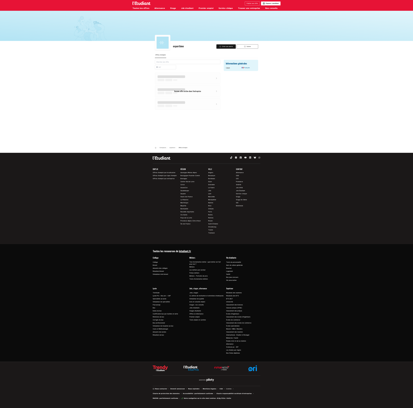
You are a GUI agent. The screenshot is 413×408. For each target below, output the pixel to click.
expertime (172, 147)
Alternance (240, 172)
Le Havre (211, 188)
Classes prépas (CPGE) (234, 308)
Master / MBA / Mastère (234, 329)
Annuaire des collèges (160, 268)
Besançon (211, 175)
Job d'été (239, 188)
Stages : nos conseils (196, 305)
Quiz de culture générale (234, 265)
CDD (237, 175)
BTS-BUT (229, 299)
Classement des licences (234, 305)
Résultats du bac (158, 335)
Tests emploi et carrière (197, 320)
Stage (238, 197)
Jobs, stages (193, 293)
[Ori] (252, 368)
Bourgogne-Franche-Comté (190, 175)
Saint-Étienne (213, 224)
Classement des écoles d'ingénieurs (238, 317)
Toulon (210, 230)
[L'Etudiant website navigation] (141, 3)
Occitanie (183, 215)
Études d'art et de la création (236, 341)
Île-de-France (185, 224)
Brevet (155, 265)
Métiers (192, 267)
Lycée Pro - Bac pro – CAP (162, 296)
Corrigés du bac (158, 320)
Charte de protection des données (166, 393)
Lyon (209, 194)
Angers (210, 172)
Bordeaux (211, 179)
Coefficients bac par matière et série (165, 314)
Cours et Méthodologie (160, 329)
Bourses (229, 268)
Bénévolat (239, 206)
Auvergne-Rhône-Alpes (188, 172)
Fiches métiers (194, 273)
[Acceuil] (155, 147)
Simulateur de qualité (196, 299)
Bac (154, 308)
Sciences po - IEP (232, 347)
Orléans (211, 209)
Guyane (183, 194)
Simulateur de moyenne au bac (163, 326)
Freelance (239, 182)
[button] (231, 157)
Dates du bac (157, 311)
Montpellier (212, 200)
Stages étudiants (195, 311)
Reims (210, 215)
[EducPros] (191, 368)
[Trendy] (160, 368)
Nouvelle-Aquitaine (187, 212)
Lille (209, 191)
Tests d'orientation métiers (198, 279)
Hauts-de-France (186, 197)
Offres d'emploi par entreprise (164, 179)
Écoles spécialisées (233, 326)
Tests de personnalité (233, 262)
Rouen (210, 221)
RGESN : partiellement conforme (165, 398)
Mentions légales (209, 389)
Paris (210, 212)
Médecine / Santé (232, 338)
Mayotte (183, 206)
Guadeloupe (184, 191)
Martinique (184, 203)
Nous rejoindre (194, 389)
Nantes (210, 203)
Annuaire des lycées (159, 332)
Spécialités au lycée (159, 299)
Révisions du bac (158, 317)
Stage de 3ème (241, 200)
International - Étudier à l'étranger (237, 335)
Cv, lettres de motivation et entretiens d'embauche (206, 296)
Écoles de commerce (233, 320)
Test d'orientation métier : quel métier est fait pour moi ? (205, 263)
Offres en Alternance (196, 314)
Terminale (156, 293)
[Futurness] (221, 368)
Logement (229, 271)
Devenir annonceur (177, 389)
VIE (237, 203)
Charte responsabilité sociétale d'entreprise (234, 393)
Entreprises (163, 147)
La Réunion (184, 200)
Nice (209, 206)
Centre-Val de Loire (187, 182)
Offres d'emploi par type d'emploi (165, 175)
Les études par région (233, 350)
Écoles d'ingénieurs (232, 314)
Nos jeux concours (232, 277)
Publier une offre (252, 3)
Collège (155, 262)
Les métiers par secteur (197, 270)
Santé (228, 274)
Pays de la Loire (186, 218)
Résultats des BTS (232, 296)
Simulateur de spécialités (161, 302)
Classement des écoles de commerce (238, 323)
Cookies (229, 389)
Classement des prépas (234, 311)
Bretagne (183, 179)
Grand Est (184, 188)
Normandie (184, 209)
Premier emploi (194, 317)
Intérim (238, 185)
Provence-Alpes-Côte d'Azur (190, 221)
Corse (182, 185)
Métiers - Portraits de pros (198, 276)
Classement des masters (234, 332)
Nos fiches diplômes (233, 353)
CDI (237, 179)
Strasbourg (212, 227)
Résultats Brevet (158, 271)
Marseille (211, 197)
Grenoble (211, 185)
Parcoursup (156, 305)
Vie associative (231, 280)
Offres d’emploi (160, 55)
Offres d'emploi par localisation (164, 172)
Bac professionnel (159, 323)
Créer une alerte (227, 46)
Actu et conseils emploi (197, 302)
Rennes (210, 218)
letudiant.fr (185, 251)
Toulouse (211, 233)
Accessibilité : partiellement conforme (198, 393)
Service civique (241, 194)
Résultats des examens (234, 293)
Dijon (210, 182)
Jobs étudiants (194, 308)
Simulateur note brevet (160, 274)
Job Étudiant (240, 191)
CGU (221, 389)
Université (229, 302)
